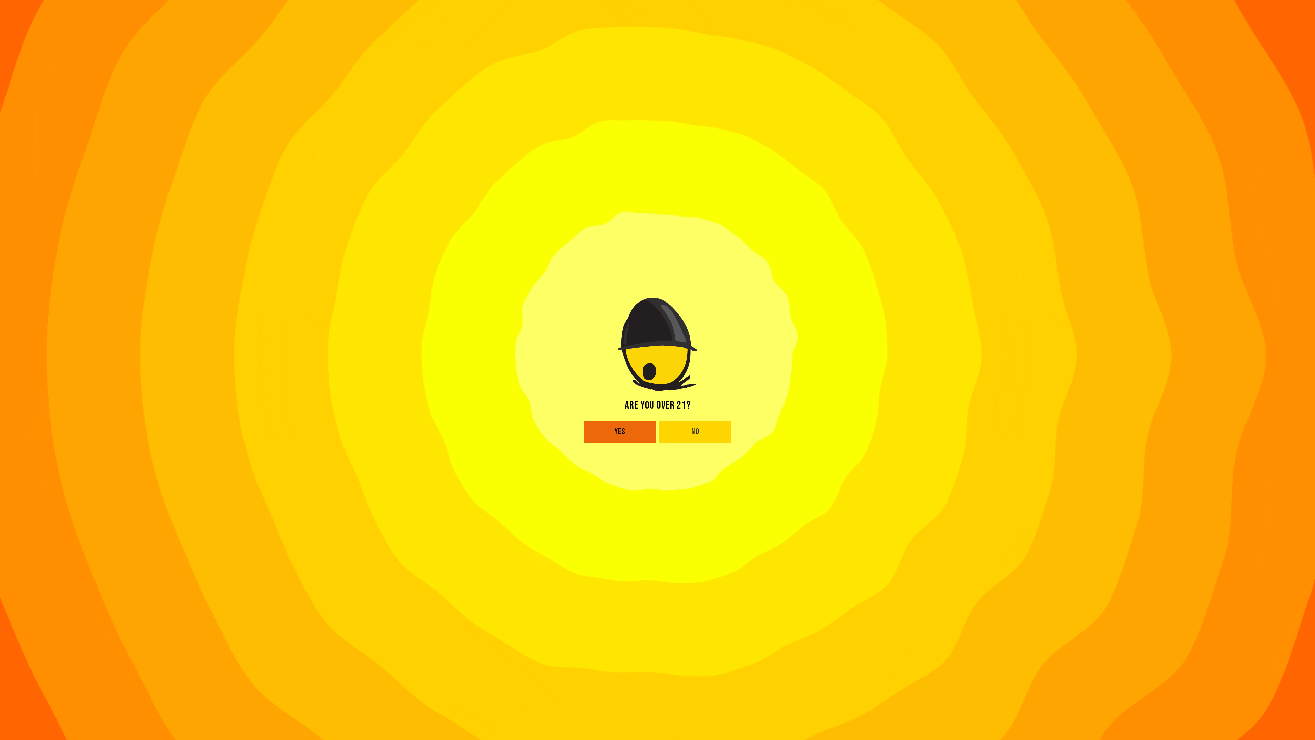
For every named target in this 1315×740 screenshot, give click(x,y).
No (695, 431)
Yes (620, 431)
